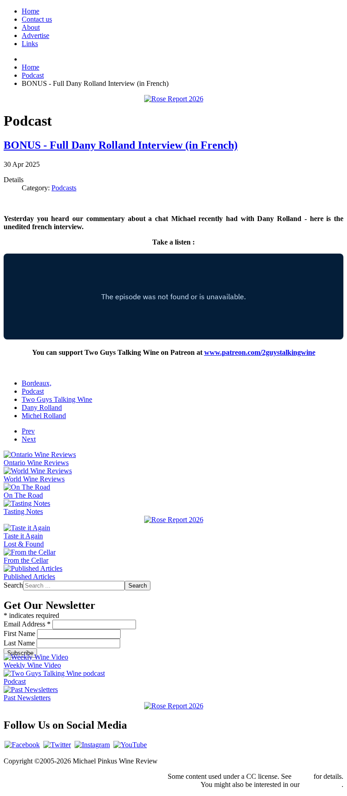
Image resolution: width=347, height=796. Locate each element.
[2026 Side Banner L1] (173, 519)
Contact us (37, 19)
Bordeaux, (37, 383)
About (31, 27)
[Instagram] (92, 745)
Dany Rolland (42, 407)
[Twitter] (57, 745)
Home (30, 11)
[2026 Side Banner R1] (173, 706)
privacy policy (321, 784)
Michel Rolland (44, 415)
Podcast (33, 391)
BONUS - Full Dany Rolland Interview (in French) (121, 145)
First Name (20, 633)
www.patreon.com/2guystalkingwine (259, 352)
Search (13, 585)
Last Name (20, 643)
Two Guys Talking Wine (57, 399)
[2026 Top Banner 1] (173, 99)
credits (302, 776)
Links (30, 43)
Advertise (35, 35)
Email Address (27, 624)
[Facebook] (22, 745)
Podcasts (64, 188)
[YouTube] (130, 745)
